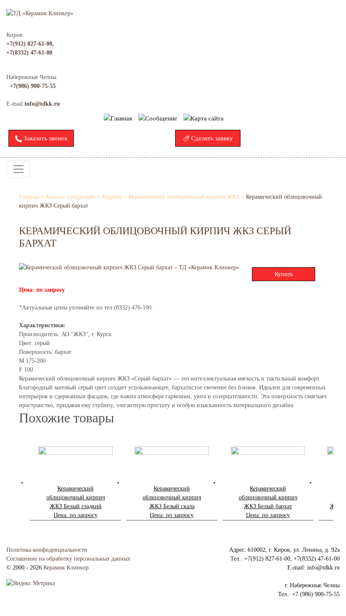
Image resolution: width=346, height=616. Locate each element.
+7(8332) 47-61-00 (29, 52)
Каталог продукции (70, 197)
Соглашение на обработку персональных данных (68, 559)
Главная (29, 197)
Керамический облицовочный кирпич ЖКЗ (184, 197)
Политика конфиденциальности (46, 550)
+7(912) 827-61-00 (29, 44)
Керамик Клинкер (66, 567)
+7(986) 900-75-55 (33, 86)
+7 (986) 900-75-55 (316, 594)
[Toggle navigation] (18, 169)
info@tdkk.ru (42, 104)
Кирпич (112, 197)
